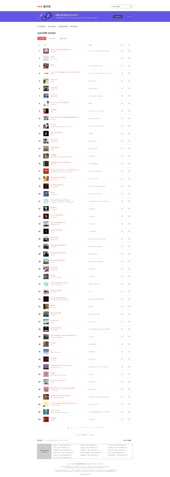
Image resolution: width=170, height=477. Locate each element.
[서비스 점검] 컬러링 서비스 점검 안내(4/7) (56, 440)
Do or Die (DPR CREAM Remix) (97, 299)
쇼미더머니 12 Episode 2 (95, 171)
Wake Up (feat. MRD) (94, 314)
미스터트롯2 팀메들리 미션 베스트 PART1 (99, 412)
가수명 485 (52, 38)
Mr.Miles (91, 306)
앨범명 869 (63, 38)
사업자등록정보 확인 (111, 470)
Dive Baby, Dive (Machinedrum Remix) (99, 397)
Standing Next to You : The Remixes (98, 367)
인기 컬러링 (41, 26)
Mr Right (91, 374)
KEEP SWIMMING (93, 163)
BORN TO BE (92, 359)
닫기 (129, 16)
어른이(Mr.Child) (93, 148)
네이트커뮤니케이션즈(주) (66, 466)
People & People (93, 88)
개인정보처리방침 (80, 464)
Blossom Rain (92, 389)
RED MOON (92, 419)
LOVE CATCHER (93, 178)
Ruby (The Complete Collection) (97, 186)
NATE (39, 6)
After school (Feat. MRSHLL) (96, 261)
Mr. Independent (93, 254)
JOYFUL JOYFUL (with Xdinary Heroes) (99, 51)
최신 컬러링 (52, 26)
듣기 (122, 51)
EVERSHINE (92, 351)
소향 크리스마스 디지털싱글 (96, 111)
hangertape (92, 209)
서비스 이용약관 (71, 464)
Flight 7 (90, 103)
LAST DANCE (92, 231)
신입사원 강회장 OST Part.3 (96, 126)
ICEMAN (91, 133)
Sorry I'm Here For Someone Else (97, 239)
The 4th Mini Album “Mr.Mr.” (96, 66)
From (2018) (92, 224)
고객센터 (100, 464)
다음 (101, 427)
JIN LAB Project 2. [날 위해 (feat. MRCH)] (99, 329)
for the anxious (92, 321)
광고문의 (95, 464)
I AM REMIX (92, 156)
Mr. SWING (91, 216)
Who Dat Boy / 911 (93, 404)
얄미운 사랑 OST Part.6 (95, 193)
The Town (91, 336)
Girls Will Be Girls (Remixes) (96, 246)
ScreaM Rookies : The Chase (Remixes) (99, 201)
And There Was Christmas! (95, 96)
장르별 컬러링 (63, 26)
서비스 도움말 (127, 440)
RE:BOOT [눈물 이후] (94, 118)
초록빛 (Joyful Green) (94, 284)
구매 (129, 50)
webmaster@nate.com (110, 471)
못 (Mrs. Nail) (92, 269)
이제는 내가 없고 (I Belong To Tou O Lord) (99, 73)
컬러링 (47, 6)
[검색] (131, 6)
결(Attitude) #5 (93, 381)
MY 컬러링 (73, 26)
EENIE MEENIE (92, 344)
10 (97, 427)
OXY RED (91, 276)
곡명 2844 (42, 38)
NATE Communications (85, 474)
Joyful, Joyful (92, 81)
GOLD (90, 291)
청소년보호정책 (89, 464)
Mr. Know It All (92, 141)
